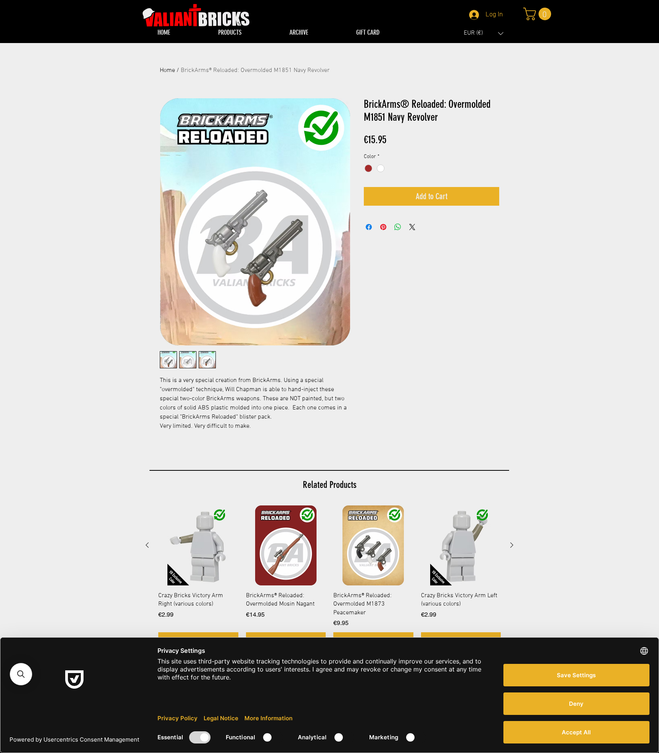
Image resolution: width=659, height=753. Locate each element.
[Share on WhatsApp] (397, 227)
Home (167, 70)
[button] (483, 33)
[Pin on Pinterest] (383, 227)
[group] (329, 576)
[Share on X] (412, 227)
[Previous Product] (147, 545)
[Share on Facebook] (368, 227)
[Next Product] (511, 545)
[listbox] (483, 33)
